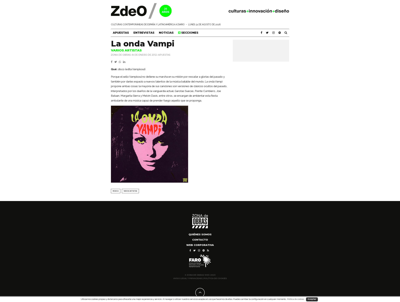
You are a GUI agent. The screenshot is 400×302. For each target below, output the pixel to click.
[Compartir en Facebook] (112, 61)
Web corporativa (200, 245)
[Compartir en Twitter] (116, 61)
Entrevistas (143, 32)
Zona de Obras (121, 54)
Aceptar (312, 299)
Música (116, 191)
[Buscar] (286, 32)
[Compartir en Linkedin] (125, 61)
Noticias (166, 32)
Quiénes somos (200, 234)
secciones (189, 32)
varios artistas (130, 191)
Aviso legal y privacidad (187, 278)
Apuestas (121, 32)
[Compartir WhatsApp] (120, 61)
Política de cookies (295, 299)
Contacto (200, 239)
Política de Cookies (215, 278)
